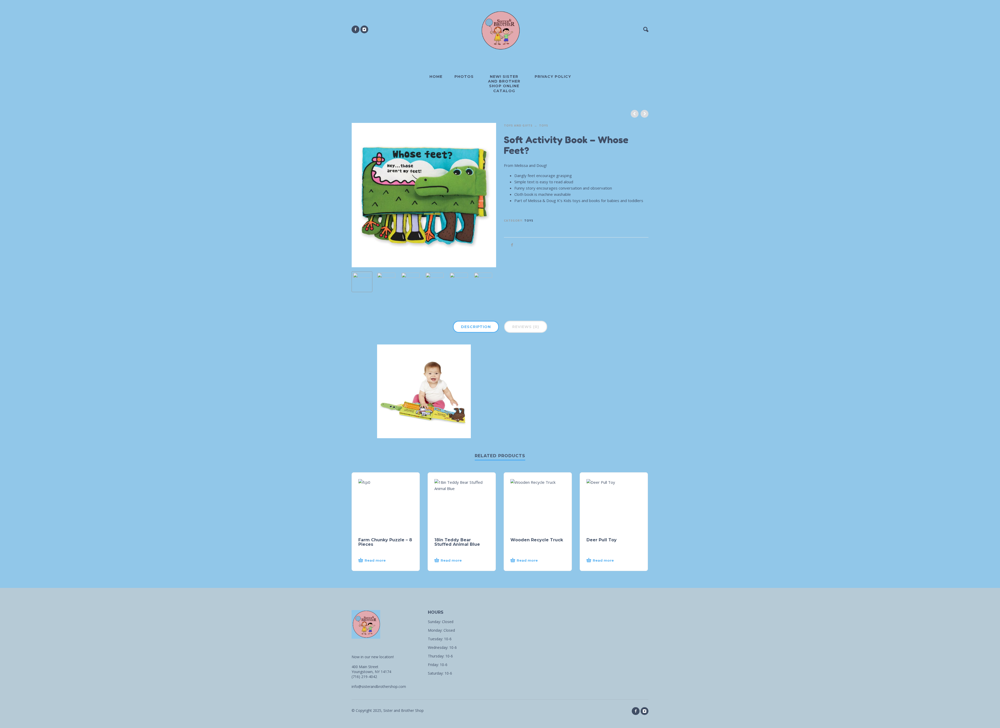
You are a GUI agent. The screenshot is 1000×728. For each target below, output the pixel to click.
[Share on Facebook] (510, 245)
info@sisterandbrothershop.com (379, 686)
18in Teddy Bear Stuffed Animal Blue (457, 542)
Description (476, 326)
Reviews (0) (525, 326)
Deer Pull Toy (601, 539)
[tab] (476, 328)
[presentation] (362, 195)
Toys (543, 125)
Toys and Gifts (518, 125)
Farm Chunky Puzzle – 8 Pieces (385, 542)
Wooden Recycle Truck (536, 539)
